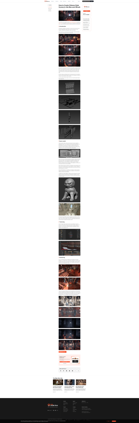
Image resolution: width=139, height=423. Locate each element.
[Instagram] (69, 371)
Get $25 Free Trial (64, 361)
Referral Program (65, 408)
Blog (73, 404)
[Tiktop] (66, 371)
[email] (82, 402)
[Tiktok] (53, 410)
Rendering (49, 10)
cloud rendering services (73, 22)
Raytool (64, 404)
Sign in (79, 1)
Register (92, 1)
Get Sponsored (65, 411)
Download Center (75, 402)
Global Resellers (75, 409)
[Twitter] (57, 410)
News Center (74, 411)
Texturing (49, 9)
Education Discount (65, 409)
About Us (74, 408)
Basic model (50, 8)
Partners (74, 410)
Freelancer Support (65, 410)
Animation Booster (65, 403)
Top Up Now (64, 363)
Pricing (61, 1)
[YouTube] (48, 410)
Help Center (74, 403)
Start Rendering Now (63, 351)
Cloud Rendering (65, 402)
